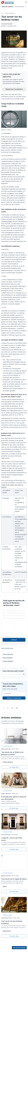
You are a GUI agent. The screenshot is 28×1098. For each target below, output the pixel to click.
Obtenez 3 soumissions (14, 698)
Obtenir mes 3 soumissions (14, 89)
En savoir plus (14, 767)
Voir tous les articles (19, 947)
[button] (26, 2)
